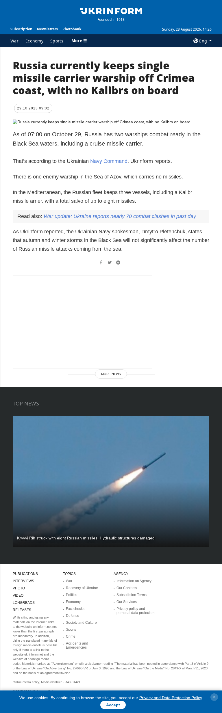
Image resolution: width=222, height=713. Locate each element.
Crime (70, 636)
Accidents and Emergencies (77, 645)
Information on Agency (133, 581)
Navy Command (108, 161)
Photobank (71, 29)
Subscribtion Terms (131, 595)
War (14, 41)
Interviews (23, 581)
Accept (113, 705)
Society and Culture (81, 623)
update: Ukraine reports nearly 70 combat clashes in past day (120, 216)
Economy (34, 41)
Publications (25, 574)
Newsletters (47, 29)
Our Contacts (126, 588)
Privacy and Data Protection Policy (170, 697)
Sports (56, 41)
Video (18, 595)
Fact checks (75, 609)
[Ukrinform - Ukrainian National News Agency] (111, 10)
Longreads (24, 603)
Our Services (126, 602)
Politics (71, 595)
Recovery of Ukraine (82, 588)
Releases (22, 610)
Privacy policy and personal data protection (135, 611)
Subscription (21, 29)
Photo (19, 588)
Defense (72, 616)
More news (111, 374)
